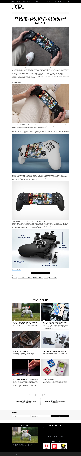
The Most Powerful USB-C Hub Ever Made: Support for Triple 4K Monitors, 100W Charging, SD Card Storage (54, 350)
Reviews (56, 13)
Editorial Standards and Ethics (47, 432)
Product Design (18, 13)
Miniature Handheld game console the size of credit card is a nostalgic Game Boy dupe (26, 401)
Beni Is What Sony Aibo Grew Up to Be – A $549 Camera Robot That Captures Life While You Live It (25, 322)
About (13, 1)
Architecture (38, 13)
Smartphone (46, 394)
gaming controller (31, 394)
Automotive (30, 13)
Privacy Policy (55, 432)
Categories (19, 1)
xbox (53, 394)
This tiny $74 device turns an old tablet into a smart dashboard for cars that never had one (54, 322)
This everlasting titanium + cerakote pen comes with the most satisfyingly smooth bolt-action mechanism (25, 378)
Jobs (37, 1)
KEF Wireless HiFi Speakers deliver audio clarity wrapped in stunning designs (55, 401)
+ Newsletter (63, 13)
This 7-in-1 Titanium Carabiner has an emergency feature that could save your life (24, 350)
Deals (51, 13)
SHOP (33, 1)
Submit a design (26, 1)
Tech (25, 13)
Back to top (15, 454)
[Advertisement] (49, 6)
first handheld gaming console (31, 67)
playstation (39, 394)
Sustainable (45, 13)
